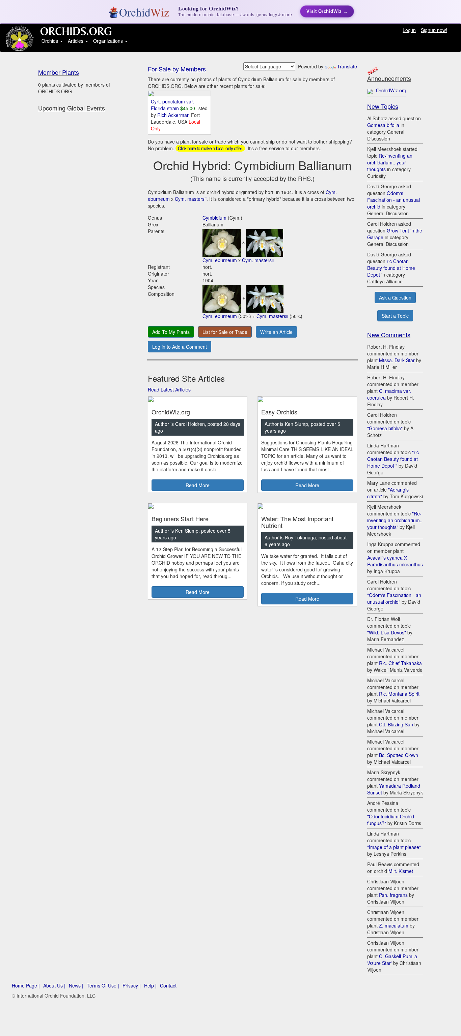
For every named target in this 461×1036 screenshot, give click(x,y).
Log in (409, 30)
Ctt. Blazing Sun (396, 724)
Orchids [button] (50, 40)
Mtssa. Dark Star (397, 360)
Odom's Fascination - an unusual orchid (393, 200)
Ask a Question (395, 297)
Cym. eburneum (219, 260)
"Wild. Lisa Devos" (386, 632)
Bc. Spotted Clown (398, 755)
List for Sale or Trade (224, 331)
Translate (347, 66)
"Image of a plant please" (394, 847)
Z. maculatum (393, 925)
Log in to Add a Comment (179, 346)
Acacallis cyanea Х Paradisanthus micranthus (395, 561)
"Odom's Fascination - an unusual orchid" (394, 598)
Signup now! (434, 30)
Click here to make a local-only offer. (210, 148)
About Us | (54, 985)
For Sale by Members (177, 68)
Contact (168, 985)
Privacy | (132, 985)
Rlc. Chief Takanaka (400, 663)
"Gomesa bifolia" (385, 428)
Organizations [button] (108, 40)
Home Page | (26, 985)
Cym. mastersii (191, 198)
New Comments (388, 334)
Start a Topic (395, 315)
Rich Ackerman (174, 115)
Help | (150, 985)
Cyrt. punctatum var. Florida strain (172, 105)
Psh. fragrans (393, 894)
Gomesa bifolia (383, 125)
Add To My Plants (171, 331)
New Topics (382, 106)
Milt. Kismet (400, 871)
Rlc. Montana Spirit (399, 693)
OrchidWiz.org (391, 90)
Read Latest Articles (169, 389)
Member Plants (58, 72)
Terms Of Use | (103, 985)
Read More (198, 485)
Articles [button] (76, 40)
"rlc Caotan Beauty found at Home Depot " (393, 459)
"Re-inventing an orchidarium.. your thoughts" (395, 520)
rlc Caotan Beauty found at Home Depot (391, 268)
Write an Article (276, 331)
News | (76, 985)
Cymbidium (214, 217)
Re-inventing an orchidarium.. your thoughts (389, 162)
